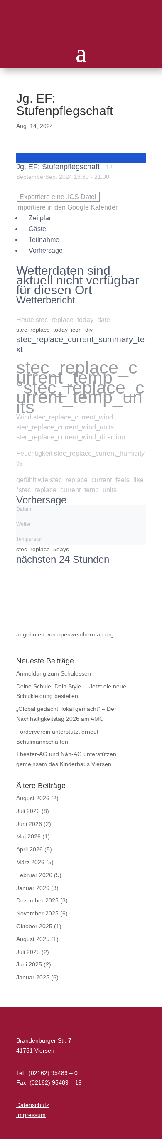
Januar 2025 (32, 977)
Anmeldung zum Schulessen (53, 673)
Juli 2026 (28, 811)
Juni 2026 (29, 824)
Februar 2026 (34, 875)
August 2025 (32, 939)
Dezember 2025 (37, 900)
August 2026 (32, 798)
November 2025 (37, 913)
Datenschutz (32, 1105)
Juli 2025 (28, 952)
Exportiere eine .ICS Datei (58, 196)
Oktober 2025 (34, 926)
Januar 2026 (32, 888)
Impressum (31, 1115)
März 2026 (30, 862)
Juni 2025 (29, 964)
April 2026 (29, 849)
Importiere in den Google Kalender (67, 207)
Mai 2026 (28, 836)
